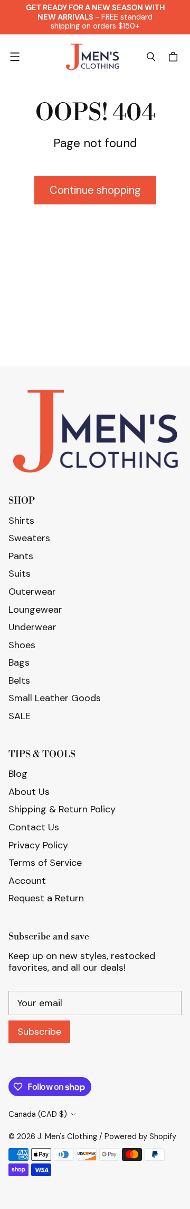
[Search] (151, 56)
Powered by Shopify (140, 1136)
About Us (29, 791)
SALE (19, 716)
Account (27, 880)
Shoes (21, 645)
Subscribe (39, 1031)
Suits (19, 573)
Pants (20, 556)
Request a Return (46, 898)
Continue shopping (95, 190)
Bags (19, 662)
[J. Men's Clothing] (92, 57)
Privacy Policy (38, 845)
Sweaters (29, 538)
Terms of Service (45, 862)
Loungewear (35, 609)
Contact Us (33, 827)
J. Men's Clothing (67, 1136)
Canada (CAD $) (37, 1114)
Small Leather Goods (54, 698)
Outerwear (32, 591)
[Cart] (175, 56)
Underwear (32, 627)
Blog (17, 773)
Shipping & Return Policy (62, 809)
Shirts (21, 520)
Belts (19, 680)
